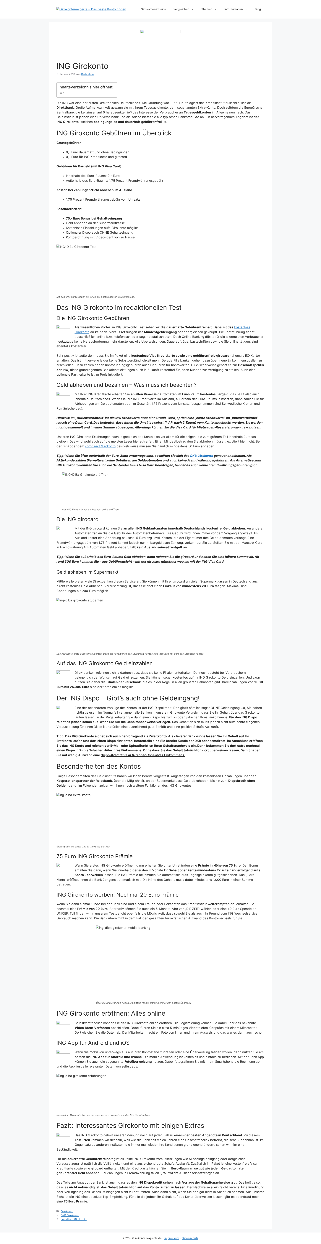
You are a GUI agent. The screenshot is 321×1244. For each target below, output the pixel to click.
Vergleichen (181, 9)
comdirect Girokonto (100, 446)
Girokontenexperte (153, 9)
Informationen (233, 9)
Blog (258, 9)
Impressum (171, 1238)
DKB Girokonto (201, 456)
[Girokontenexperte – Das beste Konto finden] (91, 9)
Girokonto (67, 1211)
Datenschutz (190, 1238)
